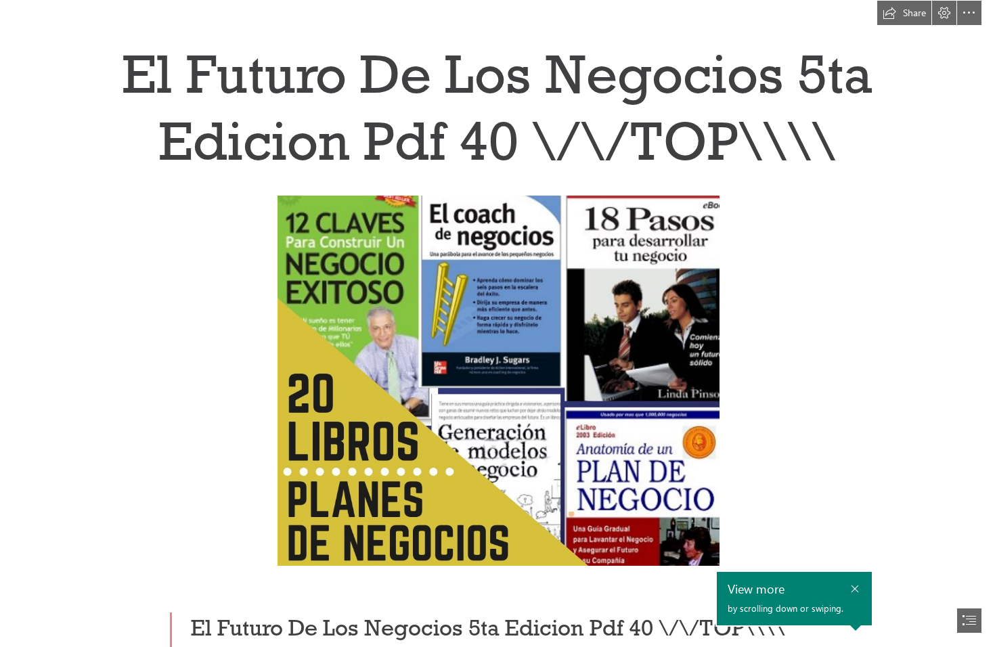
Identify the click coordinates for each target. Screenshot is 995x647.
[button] (904, 13)
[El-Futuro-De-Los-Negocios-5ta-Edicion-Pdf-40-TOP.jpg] (498, 380)
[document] (497, 323)
